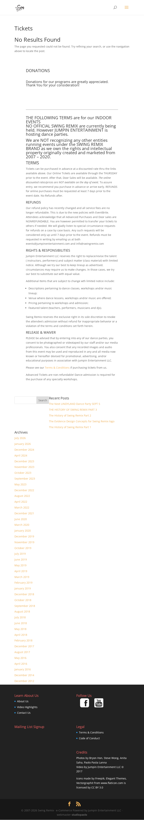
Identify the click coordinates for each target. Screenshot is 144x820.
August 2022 (22, 496)
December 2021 (24, 513)
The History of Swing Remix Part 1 (70, 427)
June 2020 (20, 519)
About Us (22, 701)
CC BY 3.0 (97, 787)
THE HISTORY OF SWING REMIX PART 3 (73, 409)
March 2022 (21, 507)
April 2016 (20, 663)
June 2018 (20, 623)
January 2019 (22, 588)
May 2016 (20, 658)
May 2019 (20, 565)
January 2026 (22, 444)
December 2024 (24, 449)
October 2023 (22, 472)
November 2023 (24, 467)
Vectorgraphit (84, 783)
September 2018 (24, 606)
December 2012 (24, 681)
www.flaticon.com (112, 783)
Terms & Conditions (57, 367)
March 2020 (21, 525)
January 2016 (22, 669)
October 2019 (22, 548)
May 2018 (20, 629)
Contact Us (24, 712)
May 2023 (20, 484)
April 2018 (20, 635)
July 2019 (20, 553)
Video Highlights (27, 707)
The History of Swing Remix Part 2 (70, 415)
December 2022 (24, 490)
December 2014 (24, 675)
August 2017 (22, 652)
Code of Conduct (89, 738)
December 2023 (24, 461)
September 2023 (24, 478)
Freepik (99, 778)
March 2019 (21, 577)
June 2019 (20, 559)
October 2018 (22, 600)
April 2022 (20, 501)
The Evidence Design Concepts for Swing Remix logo (81, 421)
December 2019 (24, 536)
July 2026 (20, 438)
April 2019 (20, 571)
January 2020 (22, 530)
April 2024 (20, 455)
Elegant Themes (116, 778)
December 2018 (24, 594)
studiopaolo (79, 814)
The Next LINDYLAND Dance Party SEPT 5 (74, 404)
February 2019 (23, 582)
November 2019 (24, 542)
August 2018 (22, 611)
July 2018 (20, 617)
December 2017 (24, 646)
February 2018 (23, 640)
